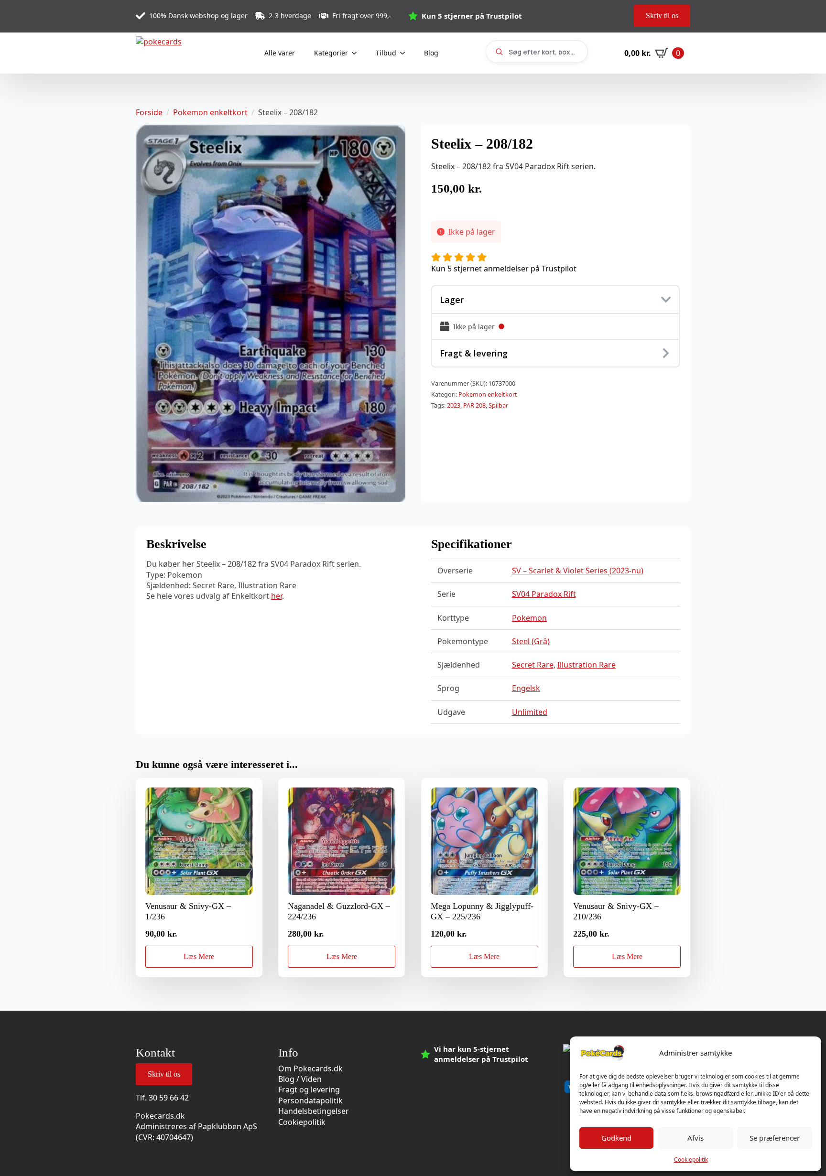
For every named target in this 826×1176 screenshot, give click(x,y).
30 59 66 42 (169, 1097)
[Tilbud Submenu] (405, 53)
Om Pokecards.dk (310, 1068)
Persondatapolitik (310, 1100)
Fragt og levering (309, 1089)
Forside (149, 112)
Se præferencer (775, 1138)
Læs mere (199, 956)
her (276, 596)
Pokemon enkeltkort (210, 112)
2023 (453, 405)
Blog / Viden (300, 1079)
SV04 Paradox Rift (544, 594)
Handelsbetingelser (313, 1111)
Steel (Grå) (531, 641)
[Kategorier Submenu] (357, 53)
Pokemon (529, 618)
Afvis (695, 1138)
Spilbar (498, 405)
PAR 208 (474, 405)
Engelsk (526, 688)
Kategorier (331, 52)
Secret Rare (533, 664)
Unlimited (529, 712)
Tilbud (386, 52)
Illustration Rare (586, 664)
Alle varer (279, 52)
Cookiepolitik (691, 1159)
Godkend (616, 1138)
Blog (431, 52)
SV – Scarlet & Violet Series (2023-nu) (577, 570)
